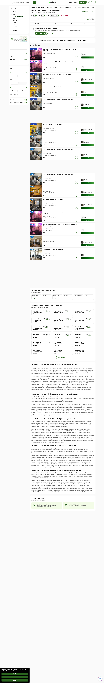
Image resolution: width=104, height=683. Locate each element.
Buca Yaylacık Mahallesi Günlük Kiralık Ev (37, 328)
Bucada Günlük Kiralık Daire (50, 237)
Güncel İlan (54, 23)
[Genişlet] (11, 14)
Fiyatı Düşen (38, 23)
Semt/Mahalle (13, 59)
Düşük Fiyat (71, 23)
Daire (14, 24)
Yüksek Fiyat (87, 23)
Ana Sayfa (32, 7)
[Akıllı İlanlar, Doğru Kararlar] (52, 2)
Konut (14, 14)
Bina (14, 18)
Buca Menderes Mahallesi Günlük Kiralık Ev (79, 320)
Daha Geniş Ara (40, 33)
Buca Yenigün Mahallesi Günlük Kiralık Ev (58, 344)
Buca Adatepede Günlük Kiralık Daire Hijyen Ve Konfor (57, 74)
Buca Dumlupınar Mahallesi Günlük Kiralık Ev (79, 328)
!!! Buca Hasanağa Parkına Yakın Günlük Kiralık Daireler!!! (58, 99)
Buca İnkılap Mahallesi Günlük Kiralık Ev (58, 336)
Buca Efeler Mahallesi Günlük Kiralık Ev (37, 336)
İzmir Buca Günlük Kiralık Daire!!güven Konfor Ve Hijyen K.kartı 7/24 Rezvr (59, 50)
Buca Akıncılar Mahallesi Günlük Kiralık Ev (58, 328)
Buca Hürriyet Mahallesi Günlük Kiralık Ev (79, 313)
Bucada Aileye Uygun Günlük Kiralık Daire (54, 86)
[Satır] (88, 19)
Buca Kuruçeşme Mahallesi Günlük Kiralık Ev (58, 320)
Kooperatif (15, 28)
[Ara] (34, 2)
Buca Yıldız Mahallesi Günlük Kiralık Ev (37, 313)
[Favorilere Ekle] (76, 57)
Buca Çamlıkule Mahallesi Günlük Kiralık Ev (37, 344)
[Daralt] (11, 16)
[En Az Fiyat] (10, 73)
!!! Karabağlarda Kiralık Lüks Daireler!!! (53, 249)
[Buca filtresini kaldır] (44, 15)
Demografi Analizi (42, 504)
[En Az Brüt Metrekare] (10, 88)
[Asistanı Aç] (100, 679)
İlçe (11, 54)
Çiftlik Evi (15, 20)
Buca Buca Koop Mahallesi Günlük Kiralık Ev (79, 352)
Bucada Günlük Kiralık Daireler (51, 187)
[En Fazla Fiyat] (26, 73)
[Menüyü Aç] (10, 2)
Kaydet (86, 11)
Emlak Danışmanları (74, 504)
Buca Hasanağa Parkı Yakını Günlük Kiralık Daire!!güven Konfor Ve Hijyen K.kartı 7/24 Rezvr (60, 225)
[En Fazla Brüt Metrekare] (26, 88)
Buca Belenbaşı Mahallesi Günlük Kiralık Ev (58, 352)
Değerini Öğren (73, 2)
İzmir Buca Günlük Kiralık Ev (66, 7)
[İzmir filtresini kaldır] (36, 15)
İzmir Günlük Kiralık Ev (51, 7)
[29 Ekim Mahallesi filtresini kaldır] (58, 15)
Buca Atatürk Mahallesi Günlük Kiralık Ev (79, 344)
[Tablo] (93, 19)
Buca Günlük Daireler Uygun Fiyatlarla (53, 199)
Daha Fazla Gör (62, 357)
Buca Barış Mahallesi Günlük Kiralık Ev (79, 336)
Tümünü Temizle (64, 15)
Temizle (25, 48)
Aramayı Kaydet (51, 33)
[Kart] (90, 19)
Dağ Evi (14, 22)
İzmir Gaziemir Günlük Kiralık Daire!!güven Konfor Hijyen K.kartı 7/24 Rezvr (59, 212)
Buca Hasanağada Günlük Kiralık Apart (53, 124)
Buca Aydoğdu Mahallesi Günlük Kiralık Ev (37, 352)
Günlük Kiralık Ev (40, 7)
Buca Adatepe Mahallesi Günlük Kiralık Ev (58, 313)
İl (10, 48)
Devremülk (15, 26)
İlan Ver (82, 2)
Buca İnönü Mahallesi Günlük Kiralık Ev (37, 320)
